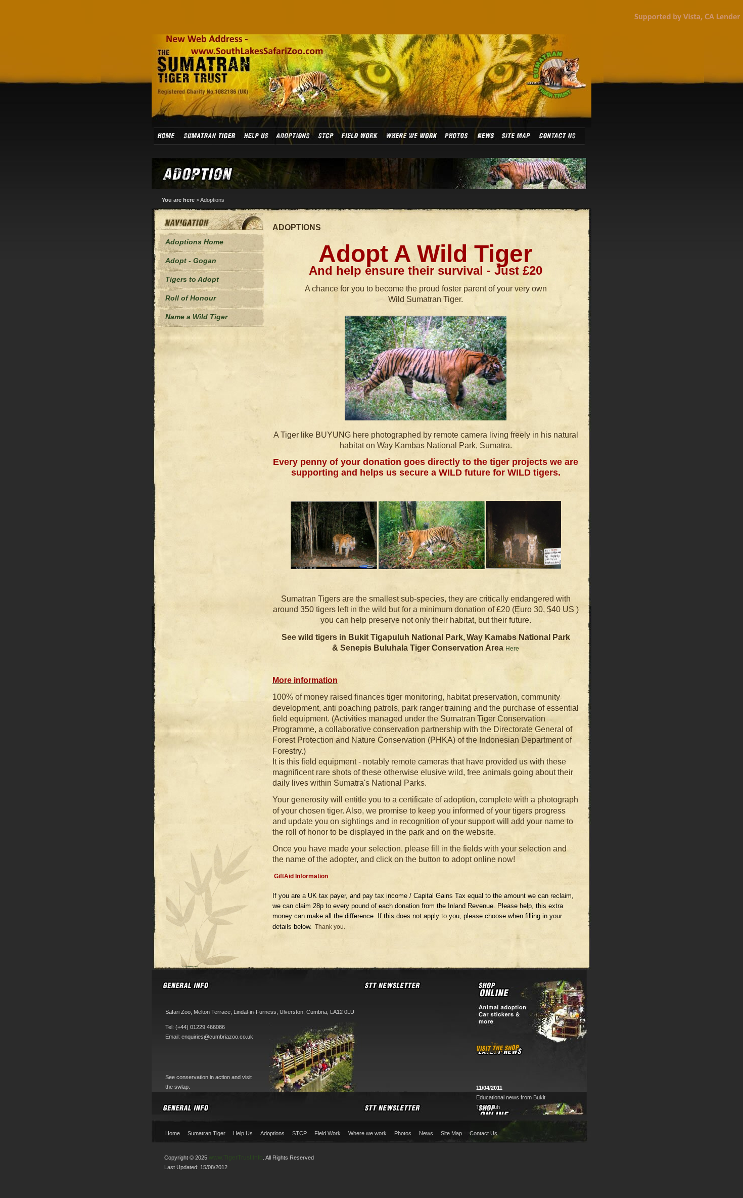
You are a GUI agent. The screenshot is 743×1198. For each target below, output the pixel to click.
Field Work (327, 1133)
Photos (402, 1133)
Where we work (367, 1133)
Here (512, 648)
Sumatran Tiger (206, 1133)
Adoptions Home (194, 242)
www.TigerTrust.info (236, 1157)
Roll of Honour (190, 298)
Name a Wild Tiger (196, 317)
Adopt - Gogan (190, 260)
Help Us (243, 1133)
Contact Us (483, 1133)
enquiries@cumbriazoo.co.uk (217, 1037)
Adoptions (212, 200)
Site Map (451, 1133)
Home (172, 1133)
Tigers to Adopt (192, 279)
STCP (299, 1133)
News (426, 1133)
